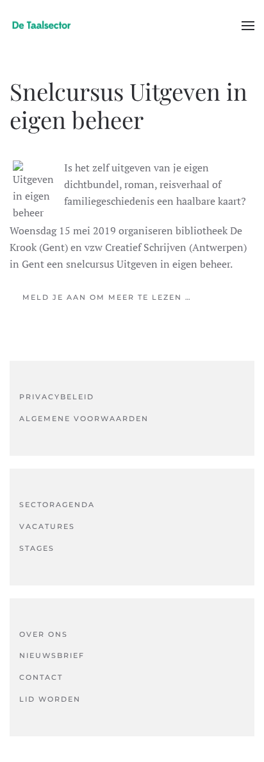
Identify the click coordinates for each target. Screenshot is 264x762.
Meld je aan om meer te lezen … (107, 297)
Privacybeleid (56, 396)
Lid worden (50, 699)
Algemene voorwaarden (84, 418)
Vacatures (47, 526)
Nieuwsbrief (52, 655)
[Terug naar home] (42, 25)
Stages (36, 548)
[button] (248, 25)
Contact (41, 677)
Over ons (43, 634)
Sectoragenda (57, 504)
